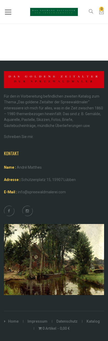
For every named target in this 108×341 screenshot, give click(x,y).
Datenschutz (67, 321)
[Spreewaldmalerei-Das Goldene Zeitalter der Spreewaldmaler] (54, 11)
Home (13, 321)
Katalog (93, 321)
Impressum (37, 321)
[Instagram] (27, 210)
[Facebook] (9, 210)
